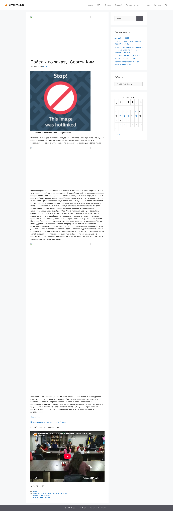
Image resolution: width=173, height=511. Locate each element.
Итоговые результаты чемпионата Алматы (48, 422)
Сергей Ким (35, 417)
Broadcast (118, 5)
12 (124, 116)
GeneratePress (103, 508)
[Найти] (139, 18)
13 (128, 116)
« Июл (117, 135)
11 (120, 116)
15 (136, 116)
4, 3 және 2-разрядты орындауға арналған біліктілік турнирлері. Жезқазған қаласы (129, 49)
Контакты (157, 5)
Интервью (146, 5)
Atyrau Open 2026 (122, 38)
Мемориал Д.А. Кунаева (41, 495)
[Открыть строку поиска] (166, 5)
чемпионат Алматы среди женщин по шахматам (50, 493)
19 (124, 120)
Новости (108, 5)
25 (120, 125)
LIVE (99, 5)
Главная (90, 5)
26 (124, 125)
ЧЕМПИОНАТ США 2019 (41, 497)
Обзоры (35, 491)
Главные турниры (132, 5)
